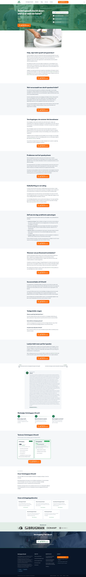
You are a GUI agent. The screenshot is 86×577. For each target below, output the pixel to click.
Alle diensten (36, 565)
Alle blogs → (47, 566)
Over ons (46, 2)
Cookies (61, 575)
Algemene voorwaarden (53, 575)
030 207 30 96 (29, 74)
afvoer (51, 97)
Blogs (42, 2)
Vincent (21, 21)
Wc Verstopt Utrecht (23, 8)
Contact (51, 2)
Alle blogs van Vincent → (33, 407)
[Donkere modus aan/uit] (84, 2)
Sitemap (67, 575)
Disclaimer (64, 575)
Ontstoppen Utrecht (29, 2)
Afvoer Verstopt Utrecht (38, 556)
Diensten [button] (36, 2)
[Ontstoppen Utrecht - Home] (19, 2)
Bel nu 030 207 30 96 (62, 557)
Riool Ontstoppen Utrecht (38, 560)
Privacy (58, 575)
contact (30, 202)
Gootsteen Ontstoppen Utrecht (39, 558)
